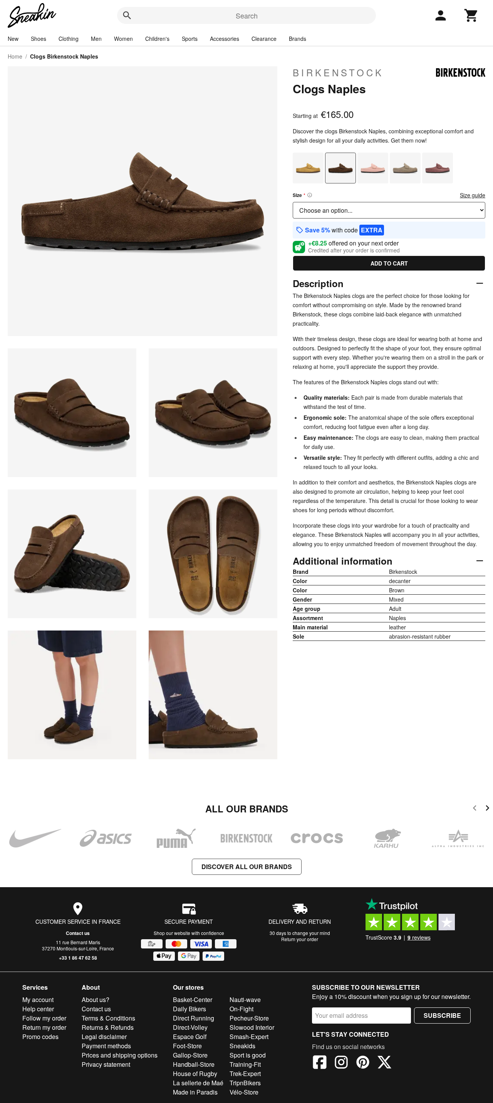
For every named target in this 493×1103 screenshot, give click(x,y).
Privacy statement (106, 1064)
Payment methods (106, 1045)
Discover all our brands (246, 866)
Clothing (69, 38)
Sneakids (242, 1045)
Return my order (44, 1027)
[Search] (127, 15)
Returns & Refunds (108, 1027)
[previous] (474, 809)
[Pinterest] (363, 1063)
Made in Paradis (195, 1092)
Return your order (299, 939)
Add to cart (389, 263)
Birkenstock (338, 72)
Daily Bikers (189, 1008)
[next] (487, 809)
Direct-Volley (190, 1027)
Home (15, 56)
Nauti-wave (245, 999)
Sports (190, 38)
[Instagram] (341, 1063)
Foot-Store (187, 1045)
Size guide (472, 195)
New (13, 38)
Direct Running (193, 1018)
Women (123, 38)
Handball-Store (194, 1064)
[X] (384, 1063)
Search (247, 15)
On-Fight (241, 1008)
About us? (95, 999)
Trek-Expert (245, 1073)
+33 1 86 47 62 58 (78, 957)
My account (38, 999)
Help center (38, 1008)
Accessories (224, 38)
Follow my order (44, 1018)
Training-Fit (245, 1064)
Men (96, 38)
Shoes (38, 38)
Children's (157, 38)
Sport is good (248, 1055)
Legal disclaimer (104, 1036)
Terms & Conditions (108, 1018)
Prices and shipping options (120, 1055)
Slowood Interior (252, 1027)
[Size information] (309, 195)
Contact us (78, 933)
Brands (297, 38)
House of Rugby (195, 1073)
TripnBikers (245, 1082)
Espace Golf (189, 1036)
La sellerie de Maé (198, 1082)
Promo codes (40, 1036)
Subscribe (442, 1015)
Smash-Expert (249, 1036)
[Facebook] (319, 1063)
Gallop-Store (190, 1055)
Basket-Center (192, 999)
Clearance (264, 38)
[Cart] (471, 15)
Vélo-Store (244, 1092)
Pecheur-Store (249, 1018)
